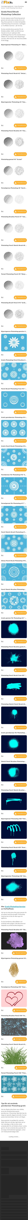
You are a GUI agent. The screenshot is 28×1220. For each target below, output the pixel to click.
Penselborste (21, 68)
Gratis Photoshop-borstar (15, 906)
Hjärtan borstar (21, 1010)
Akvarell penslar (20, 953)
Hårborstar (22, 982)
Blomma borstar (20, 1096)
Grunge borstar (21, 1039)
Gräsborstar (22, 1068)
